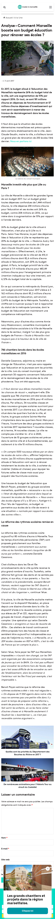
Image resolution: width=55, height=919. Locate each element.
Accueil (9, 17)
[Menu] (50, 8)
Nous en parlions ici (21, 141)
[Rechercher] (4, 8)
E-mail (5, 848)
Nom (4, 837)
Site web (5, 859)
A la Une (18, 17)
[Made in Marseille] (27, 7)
